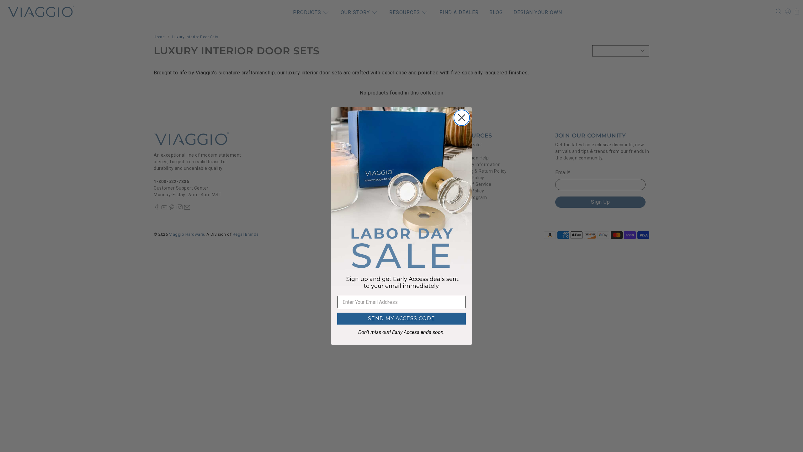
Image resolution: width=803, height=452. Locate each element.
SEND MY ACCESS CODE (401, 318)
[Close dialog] (462, 118)
